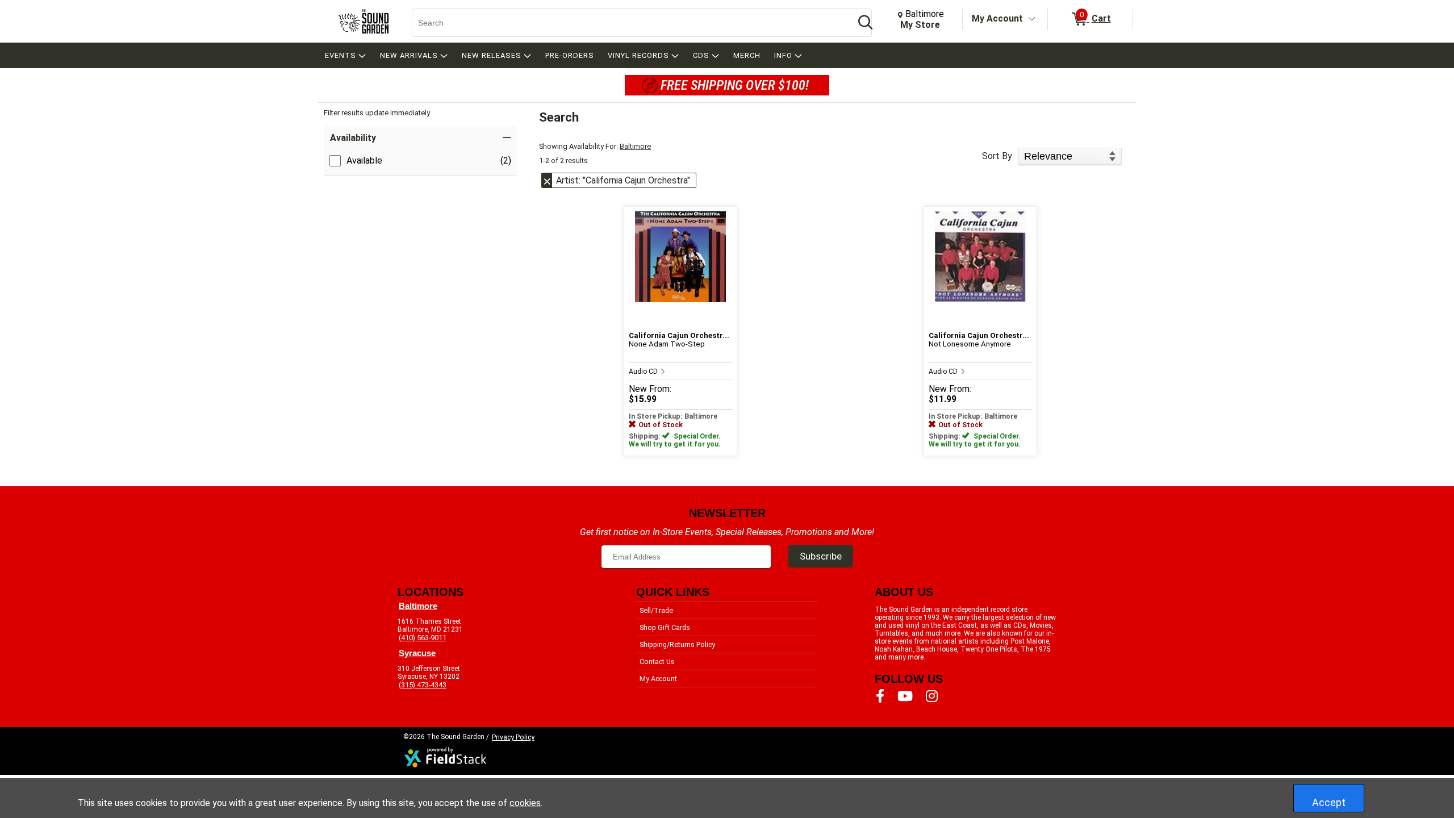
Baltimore (635, 146)
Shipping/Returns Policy (677, 644)
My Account (997, 18)
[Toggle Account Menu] (1032, 19)
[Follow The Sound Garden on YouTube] (905, 696)
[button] (420, 137)
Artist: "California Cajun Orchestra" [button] (623, 180)
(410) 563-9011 (422, 637)
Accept (1329, 802)
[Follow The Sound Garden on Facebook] (880, 696)
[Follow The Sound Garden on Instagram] (932, 696)
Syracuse (417, 653)
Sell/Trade (656, 610)
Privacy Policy (513, 737)
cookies (525, 803)
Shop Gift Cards (665, 627)
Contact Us (657, 661)
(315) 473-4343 (422, 685)
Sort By (997, 156)
